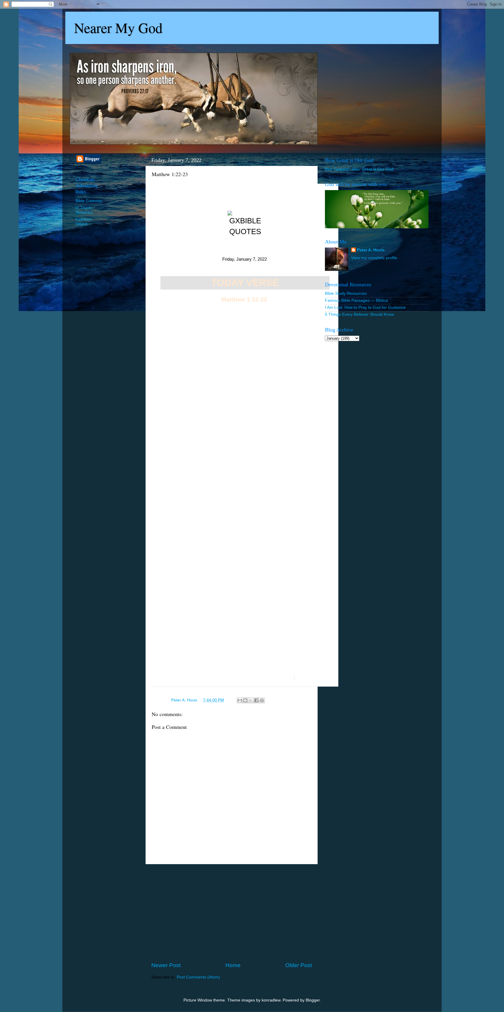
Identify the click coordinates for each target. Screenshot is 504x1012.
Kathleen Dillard (84, 221)
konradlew (271, 1000)
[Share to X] (251, 700)
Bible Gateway (89, 201)
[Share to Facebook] (256, 700)
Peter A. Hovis (371, 250)
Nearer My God (118, 27)
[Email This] (240, 700)
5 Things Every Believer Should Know (359, 314)
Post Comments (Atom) (198, 977)
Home (233, 965)
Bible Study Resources (346, 293)
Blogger (313, 1000)
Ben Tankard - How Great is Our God (359, 169)
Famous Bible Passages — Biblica (356, 300)
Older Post (298, 965)
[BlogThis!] (245, 700)
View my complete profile (374, 258)
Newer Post (166, 965)
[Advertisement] (231, 913)
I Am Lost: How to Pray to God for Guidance (365, 307)
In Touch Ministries (84, 210)
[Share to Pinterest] (262, 700)
